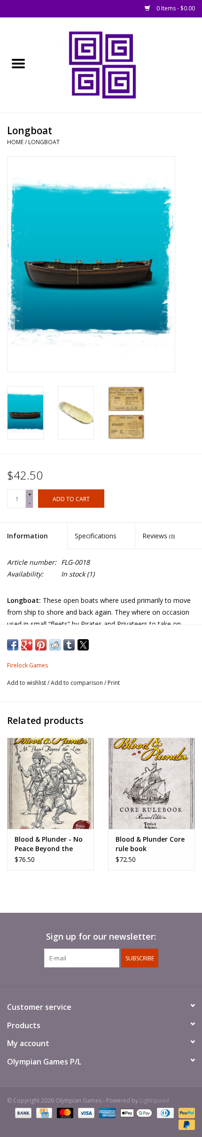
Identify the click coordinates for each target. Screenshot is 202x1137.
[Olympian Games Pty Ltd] (119, 64)
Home (15, 142)
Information (27, 535)
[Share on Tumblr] (69, 644)
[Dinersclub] (164, 1112)
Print (114, 683)
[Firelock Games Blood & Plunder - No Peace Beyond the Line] (50, 783)
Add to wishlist (27, 683)
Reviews (158, 535)
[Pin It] (41, 644)
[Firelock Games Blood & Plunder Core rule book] (151, 783)
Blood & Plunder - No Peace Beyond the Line (49, 844)
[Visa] (85, 1112)
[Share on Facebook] (12, 644)
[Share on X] (83, 644)
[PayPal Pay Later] (185, 1124)
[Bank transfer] (22, 1112)
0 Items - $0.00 (175, 8)
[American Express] (106, 1112)
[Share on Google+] (26, 644)
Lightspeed (154, 1100)
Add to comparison (77, 683)
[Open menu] (18, 63)
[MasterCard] (64, 1112)
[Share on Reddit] (55, 644)
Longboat (44, 142)
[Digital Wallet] (135, 1112)
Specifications (96, 535)
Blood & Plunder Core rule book (150, 844)
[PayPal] (185, 1112)
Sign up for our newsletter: (101, 937)
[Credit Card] (43, 1112)
